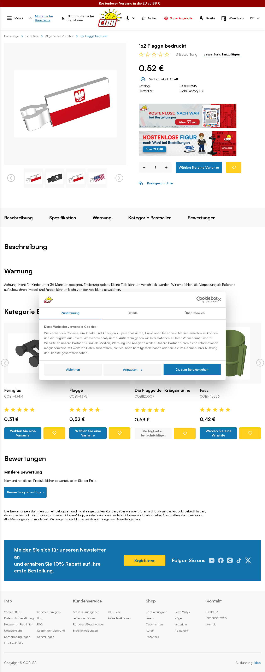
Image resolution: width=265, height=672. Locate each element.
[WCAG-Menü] (130, 18)
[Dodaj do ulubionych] (233, 167)
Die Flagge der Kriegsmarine (162, 390)
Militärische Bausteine (44, 18)
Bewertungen (202, 217)
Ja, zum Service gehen (192, 369)
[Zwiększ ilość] (168, 167)
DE (252, 18)
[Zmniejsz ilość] (142, 167)
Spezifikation (62, 217)
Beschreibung (18, 217)
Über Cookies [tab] (195, 313)
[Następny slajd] (260, 363)
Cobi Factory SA (192, 91)
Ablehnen (73, 369)
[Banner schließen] (219, 299)
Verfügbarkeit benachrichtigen (153, 433)
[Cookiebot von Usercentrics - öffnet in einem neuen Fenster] (199, 299)
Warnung (102, 217)
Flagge (76, 390)
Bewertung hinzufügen (222, 54)
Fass (204, 390)
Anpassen (130, 369)
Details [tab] (133, 313)
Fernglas (12, 390)
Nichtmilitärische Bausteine (80, 18)
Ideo (257, 663)
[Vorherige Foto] (11, 178)
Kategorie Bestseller (149, 217)
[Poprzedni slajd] (5, 363)
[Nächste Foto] (119, 178)
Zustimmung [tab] (70, 313)
